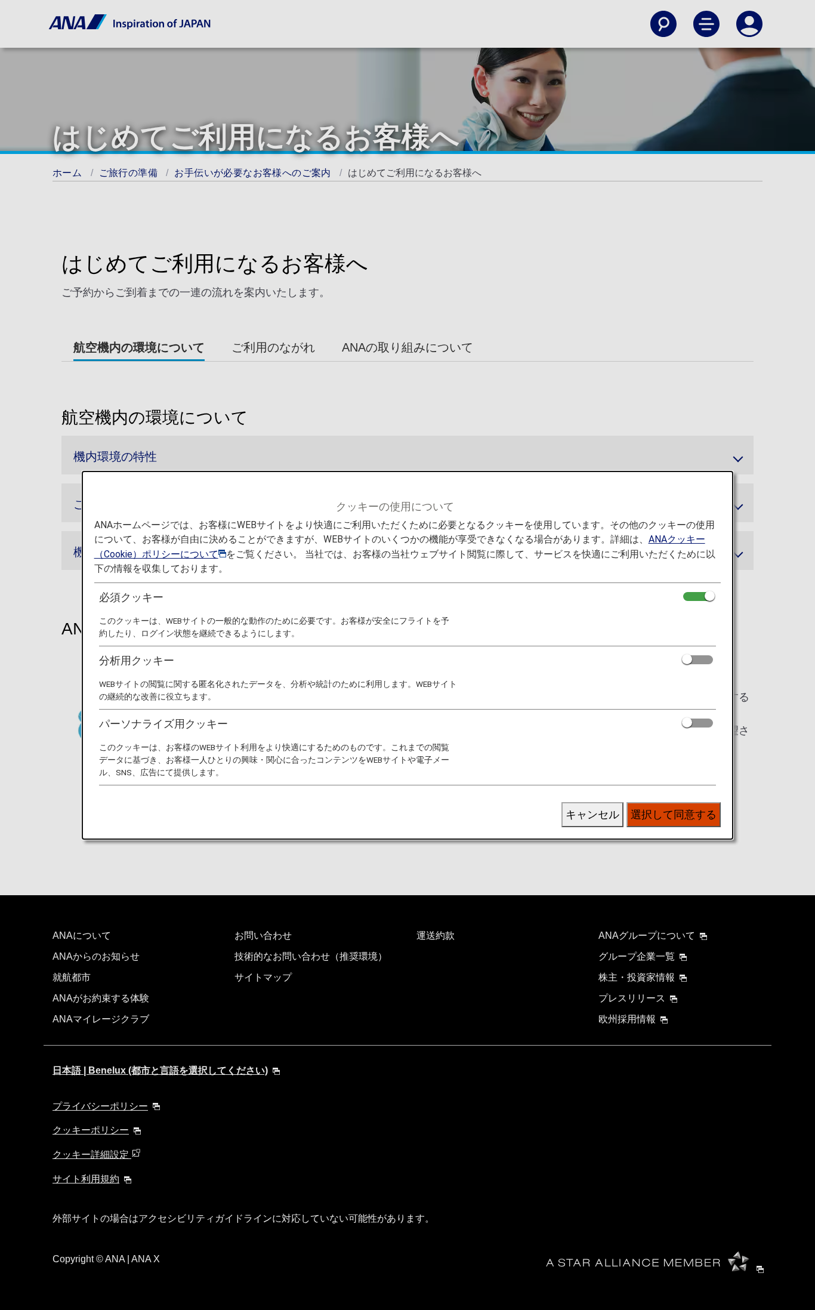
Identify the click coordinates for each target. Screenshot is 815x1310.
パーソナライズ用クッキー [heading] (163, 723)
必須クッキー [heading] (131, 597)
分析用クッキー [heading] (136, 660)
